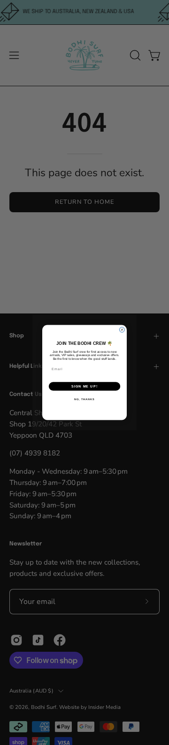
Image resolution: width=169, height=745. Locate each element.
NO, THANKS (84, 399)
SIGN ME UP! (84, 386)
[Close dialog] (121, 329)
